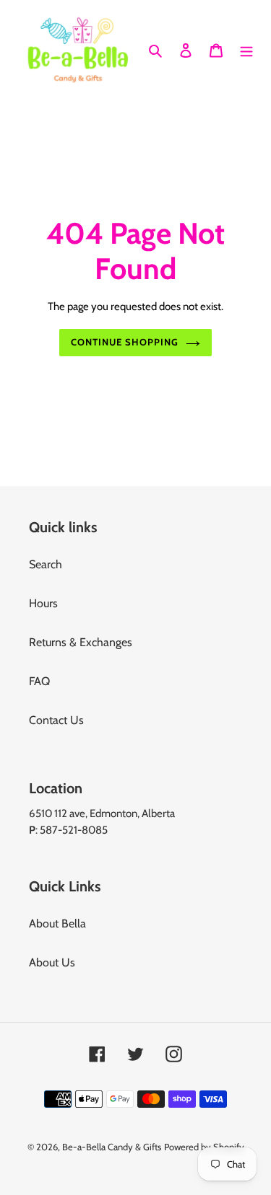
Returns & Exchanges (80, 642)
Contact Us (56, 720)
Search (45, 564)
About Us (52, 962)
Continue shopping (125, 342)
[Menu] (246, 50)
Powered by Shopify (204, 1146)
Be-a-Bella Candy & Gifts (111, 1146)
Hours (43, 603)
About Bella (57, 923)
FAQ (39, 681)
